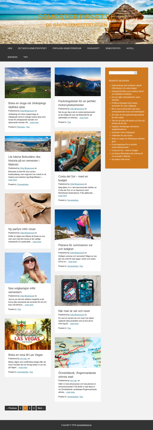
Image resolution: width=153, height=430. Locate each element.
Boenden (12, 57)
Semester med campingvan (123, 132)
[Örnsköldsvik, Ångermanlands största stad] (78, 367)
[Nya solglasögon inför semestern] (28, 283)
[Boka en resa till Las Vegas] (28, 349)
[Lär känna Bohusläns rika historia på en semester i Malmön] (28, 151)
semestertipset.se (76, 16)
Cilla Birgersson (27, 111)
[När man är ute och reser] (78, 305)
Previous (11, 408)
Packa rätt (93, 48)
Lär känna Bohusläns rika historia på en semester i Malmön (24, 160)
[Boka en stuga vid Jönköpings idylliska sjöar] (28, 98)
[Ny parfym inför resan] (28, 223)
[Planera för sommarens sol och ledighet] (78, 239)
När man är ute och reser (74, 311)
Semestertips (112, 48)
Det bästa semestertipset (32, 48)
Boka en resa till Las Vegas (25, 354)
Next (41, 408)
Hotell (130, 48)
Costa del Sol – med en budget (125, 150)
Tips (25, 57)
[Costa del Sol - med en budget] (78, 171)
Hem (10, 48)
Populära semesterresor (67, 48)
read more (34, 122)
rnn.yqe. (23, 358)
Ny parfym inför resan (22, 229)
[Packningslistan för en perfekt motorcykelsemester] (78, 95)
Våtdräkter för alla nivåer (122, 136)
